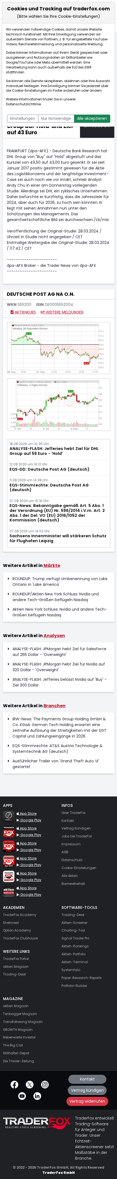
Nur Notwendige (56, 118)
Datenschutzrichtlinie (23, 104)
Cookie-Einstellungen (29, 90)
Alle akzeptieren (92, 118)
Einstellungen (22, 118)
